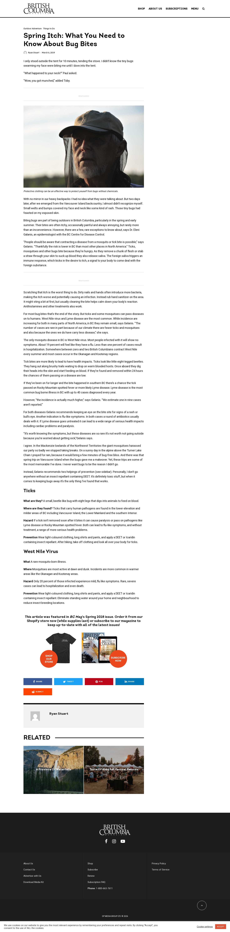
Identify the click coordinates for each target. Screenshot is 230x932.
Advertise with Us (32, 875)
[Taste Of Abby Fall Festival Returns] (114, 770)
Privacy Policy (159, 863)
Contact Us (29, 869)
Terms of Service (160, 869)
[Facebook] (106, 841)
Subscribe (93, 869)
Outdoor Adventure (32, 28)
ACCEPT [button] (220, 926)
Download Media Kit (33, 882)
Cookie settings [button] (205, 926)
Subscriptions (176, 8)
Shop (141, 8)
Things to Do (49, 28)
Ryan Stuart (33, 52)
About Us (155, 8)
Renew (91, 875)
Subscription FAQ (96, 882)
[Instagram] (114, 841)
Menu (195, 8)
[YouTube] (122, 841)
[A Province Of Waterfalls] (53, 770)
